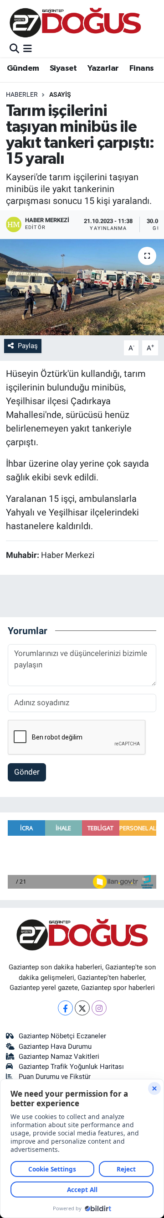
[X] (82, 1007)
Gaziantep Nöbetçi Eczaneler (62, 1036)
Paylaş (28, 346)
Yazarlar (102, 68)
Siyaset (63, 68)
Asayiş (60, 94)
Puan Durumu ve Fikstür (55, 1076)
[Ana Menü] (27, 48)
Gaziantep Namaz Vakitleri (59, 1056)
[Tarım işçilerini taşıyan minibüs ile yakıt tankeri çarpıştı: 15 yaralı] (82, 287)
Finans (141, 68)
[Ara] (14, 48)
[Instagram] (99, 1007)
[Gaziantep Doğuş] (75, 22)
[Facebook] (65, 1007)
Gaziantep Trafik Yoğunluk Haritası (71, 1066)
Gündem (23, 68)
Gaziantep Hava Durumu (55, 1046)
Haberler (22, 94)
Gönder (27, 771)
